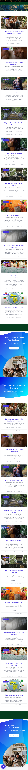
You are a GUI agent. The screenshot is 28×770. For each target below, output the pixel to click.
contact (19, 767)
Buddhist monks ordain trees (14, 215)
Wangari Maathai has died (14, 153)
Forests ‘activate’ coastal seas (14, 93)
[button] (3, 766)
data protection (14, 767)
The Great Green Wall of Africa (14, 308)
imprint (8, 767)
